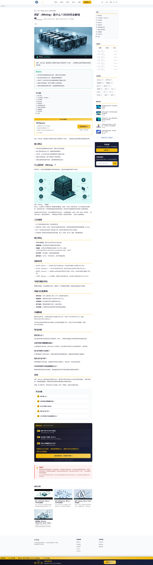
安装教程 (100, 83)
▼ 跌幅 (106, 47)
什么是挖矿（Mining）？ (103, 17)
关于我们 (78, 551)
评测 (55, 2)
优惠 (79, 2)
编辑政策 (101, 546)
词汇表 (78, 548)
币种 (67, 2)
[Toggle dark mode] (106, 2)
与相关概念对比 (101, 27)
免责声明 (101, 542)
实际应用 (100, 24)
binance (100, 80)
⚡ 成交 (114, 47)
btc (113, 89)
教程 (61, 2)
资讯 (73, 2)
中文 (111, 2)
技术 (113, 95)
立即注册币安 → (84, 126)
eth (111, 92)
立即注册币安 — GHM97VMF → (63, 456)
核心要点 (100, 15)
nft (105, 92)
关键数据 (100, 31)
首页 (35, 10)
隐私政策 (101, 544)
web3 (99, 92)
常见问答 (100, 34)
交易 (106, 95)
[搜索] (102, 2)
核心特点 (100, 22)
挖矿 (36, 24)
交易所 (99, 89)
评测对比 (78, 546)
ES (113, 2)
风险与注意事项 (101, 29)
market (99, 95)
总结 (99, 36)
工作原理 (100, 20)
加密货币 (109, 83)
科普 (99, 86)
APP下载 (109, 80)
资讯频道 (78, 544)
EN (116, 2)
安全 (107, 89)
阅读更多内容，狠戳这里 (107, 137)
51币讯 (36, 540)
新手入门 (107, 86)
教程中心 (78, 542)
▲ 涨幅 (99, 47)
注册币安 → (87, 2)
